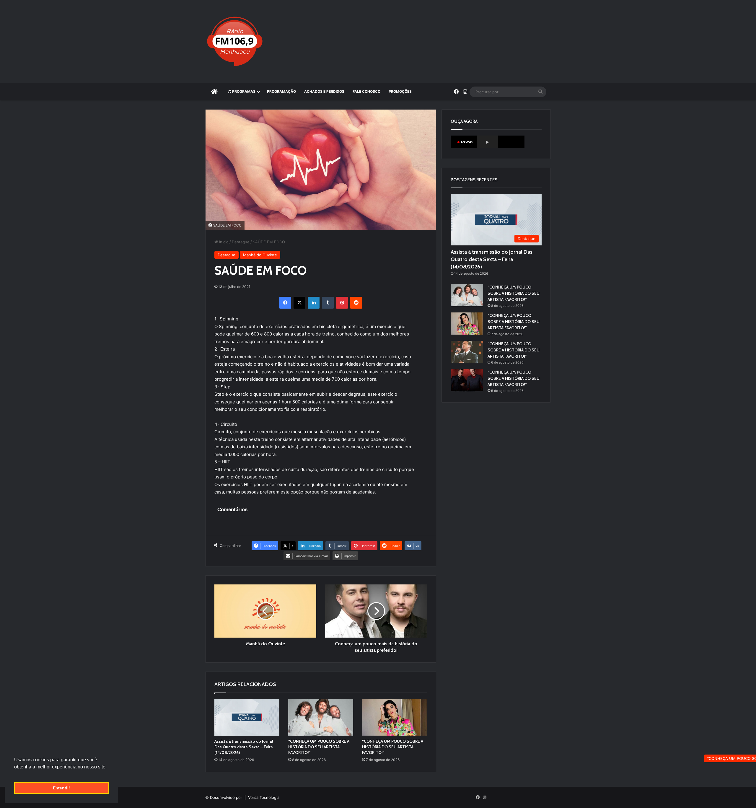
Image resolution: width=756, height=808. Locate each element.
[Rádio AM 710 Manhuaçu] (234, 41)
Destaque (241, 242)
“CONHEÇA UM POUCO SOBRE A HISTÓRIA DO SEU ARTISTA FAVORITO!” (318, 747)
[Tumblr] (328, 303)
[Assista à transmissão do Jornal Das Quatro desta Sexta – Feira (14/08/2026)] (246, 717)
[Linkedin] (314, 303)
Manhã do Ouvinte (260, 254)
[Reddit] (356, 303)
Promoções (400, 91)
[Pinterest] (342, 303)
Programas (243, 91)
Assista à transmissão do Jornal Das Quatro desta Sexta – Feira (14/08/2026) (243, 747)
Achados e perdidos (324, 91)
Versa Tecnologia (263, 797)
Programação (281, 91)
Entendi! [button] (61, 788)
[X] (299, 303)
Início (223, 242)
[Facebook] (285, 303)
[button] (15, 774)
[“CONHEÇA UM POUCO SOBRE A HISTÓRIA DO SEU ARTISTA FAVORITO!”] (320, 717)
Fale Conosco (366, 91)
